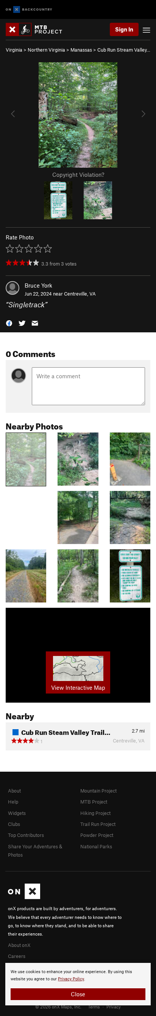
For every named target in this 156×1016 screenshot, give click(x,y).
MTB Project (93, 802)
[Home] (38, 29)
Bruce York (38, 285)
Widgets (17, 813)
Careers (16, 956)
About (14, 791)
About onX (19, 945)
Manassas (81, 50)
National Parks (96, 846)
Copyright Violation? (78, 174)
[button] (9, 322)
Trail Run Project (97, 824)
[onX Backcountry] (29, 9)
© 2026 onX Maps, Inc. (58, 1006)
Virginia (14, 50)
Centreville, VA (80, 294)
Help (13, 802)
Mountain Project (98, 791)
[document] (78, 984)
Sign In (124, 29)
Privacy (113, 1006)
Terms (94, 1006)
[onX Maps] (24, 897)
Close (78, 994)
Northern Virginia (46, 50)
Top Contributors (26, 835)
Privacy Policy (71, 979)
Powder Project (96, 835)
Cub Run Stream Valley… (123, 50)
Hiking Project (95, 813)
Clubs (14, 824)
